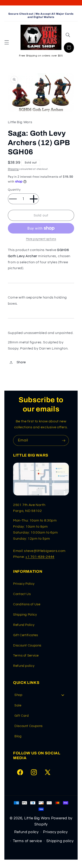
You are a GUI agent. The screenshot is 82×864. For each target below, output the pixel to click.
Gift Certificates (25, 635)
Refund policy (23, 665)
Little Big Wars (37, 818)
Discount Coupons (27, 645)
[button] (7, 42)
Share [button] (21, 362)
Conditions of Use (26, 604)
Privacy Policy (24, 583)
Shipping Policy (25, 614)
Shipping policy (59, 841)
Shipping (13, 169)
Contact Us (22, 594)
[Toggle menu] (63, 695)
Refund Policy (23, 625)
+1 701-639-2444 (39, 556)
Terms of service (27, 841)
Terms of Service (26, 655)
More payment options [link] (41, 239)
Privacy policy (55, 832)
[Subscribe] (64, 440)
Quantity (14, 189)
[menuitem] (41, 695)
